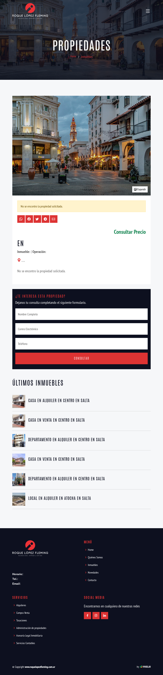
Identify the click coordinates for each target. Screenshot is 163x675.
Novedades (93, 572)
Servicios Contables (25, 643)
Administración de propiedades (31, 628)
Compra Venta (23, 612)
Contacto (92, 580)
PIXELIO (147, 666)
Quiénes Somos (95, 557)
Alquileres (21, 605)
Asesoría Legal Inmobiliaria (29, 635)
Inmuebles (87, 57)
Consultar (81, 358)
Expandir (141, 189)
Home (73, 56)
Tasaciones (21, 620)
